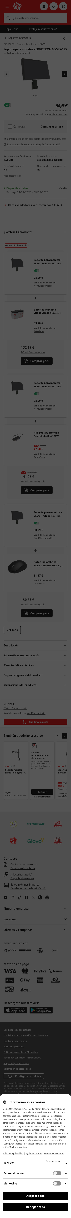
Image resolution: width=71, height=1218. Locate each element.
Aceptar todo (35, 1196)
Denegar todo (35, 1207)
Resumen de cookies (54, 1153)
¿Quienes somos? (34, 1153)
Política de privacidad (13, 1153)
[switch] (57, 1173)
